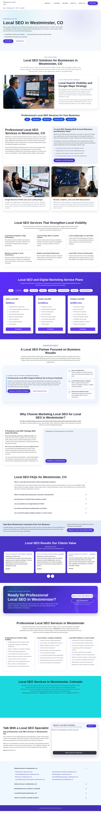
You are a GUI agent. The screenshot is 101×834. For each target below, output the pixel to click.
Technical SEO (71, 119)
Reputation (74, 290)
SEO (17, 8)
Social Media (52, 290)
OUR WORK (65, 3)
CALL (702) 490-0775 (82, 600)
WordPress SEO (58, 119)
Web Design (34, 290)
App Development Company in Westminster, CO (64, 771)
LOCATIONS (57, 3)
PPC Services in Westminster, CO (23, 776)
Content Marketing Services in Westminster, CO (27, 774)
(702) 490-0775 (20, 41)
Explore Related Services (40, 391)
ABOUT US (73, 3)
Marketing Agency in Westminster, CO (61, 774)
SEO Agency (36, 119)
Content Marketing (63, 290)
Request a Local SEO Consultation (19, 391)
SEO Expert (47, 119)
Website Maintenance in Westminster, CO (62, 779)
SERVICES (47, 3)
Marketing (43, 290)
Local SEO (18, 290)
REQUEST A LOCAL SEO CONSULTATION (80, 530)
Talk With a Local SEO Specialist (64, 160)
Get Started (18, 329)
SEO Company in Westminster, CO (23, 771)
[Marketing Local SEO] (10, 3)
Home (4, 8)
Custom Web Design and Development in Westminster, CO (30, 779)
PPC (26, 290)
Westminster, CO (11, 8)
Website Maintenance (86, 290)
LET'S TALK (92, 3)
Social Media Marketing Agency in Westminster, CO (65, 776)
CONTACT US (81, 3)
